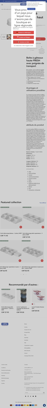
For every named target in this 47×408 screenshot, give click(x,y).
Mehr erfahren (31, 9)
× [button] (44, 2)
